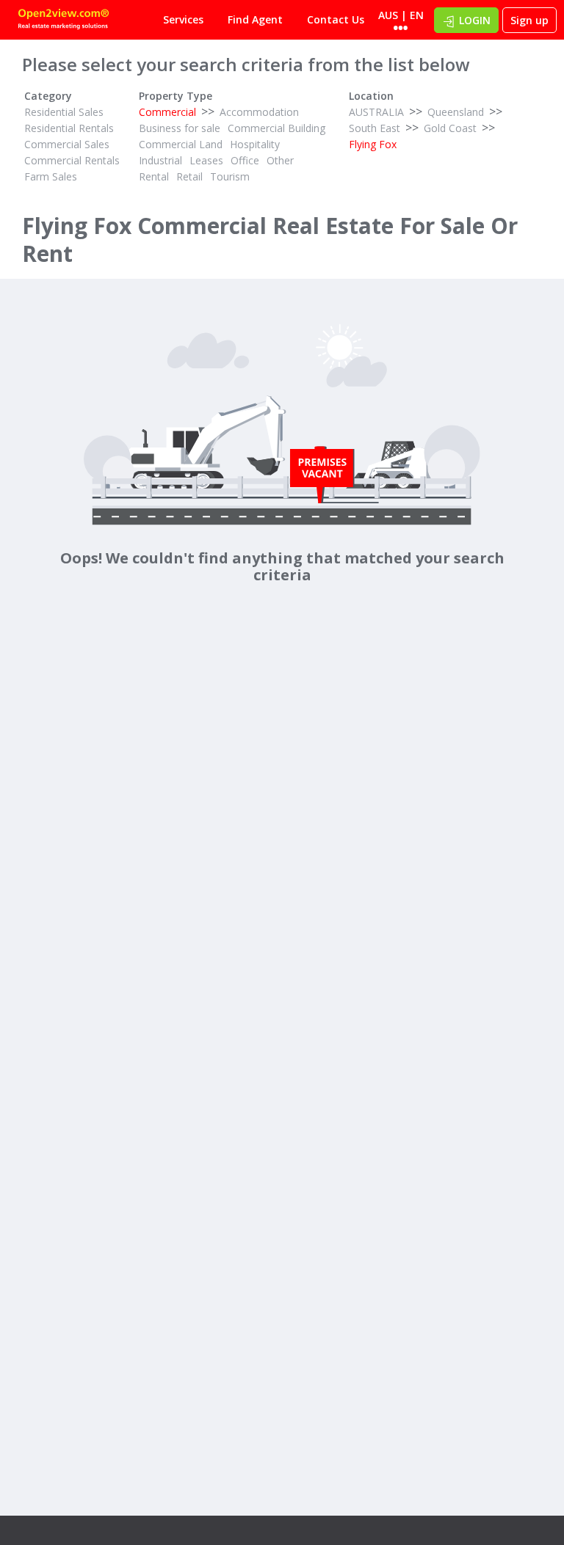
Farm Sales (50, 176)
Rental (154, 176)
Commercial (167, 112)
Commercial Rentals (72, 160)
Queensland (455, 112)
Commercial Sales (66, 144)
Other (280, 160)
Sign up (529, 20)
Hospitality (255, 144)
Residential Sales (64, 112)
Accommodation (259, 112)
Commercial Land (181, 144)
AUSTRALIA (376, 112)
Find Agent (255, 19)
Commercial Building (276, 128)
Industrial (160, 160)
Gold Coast (450, 128)
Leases (206, 160)
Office (245, 160)
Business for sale (179, 128)
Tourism (230, 176)
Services (183, 19)
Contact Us (335, 19)
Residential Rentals (69, 128)
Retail (189, 176)
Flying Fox (373, 144)
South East (374, 128)
